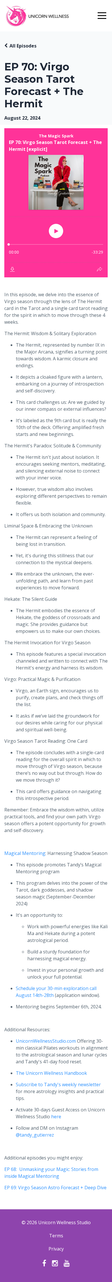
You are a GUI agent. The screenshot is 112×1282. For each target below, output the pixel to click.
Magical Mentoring (24, 853)
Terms (56, 1235)
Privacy (56, 1249)
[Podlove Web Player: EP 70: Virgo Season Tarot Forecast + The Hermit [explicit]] (56, 202)
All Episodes (22, 46)
